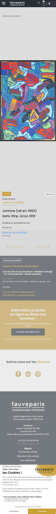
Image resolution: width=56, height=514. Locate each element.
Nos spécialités (28, 460)
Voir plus (6, 287)
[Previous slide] (4, 101)
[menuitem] (51, 3)
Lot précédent (17, 246)
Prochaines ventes (28, 451)
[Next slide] (52, 101)
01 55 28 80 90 (9, 295)
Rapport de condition (14, 232)
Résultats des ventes (28, 456)
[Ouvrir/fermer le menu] (4, 3)
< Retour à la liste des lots (11, 16)
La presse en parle (28, 464)
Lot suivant (40, 246)
